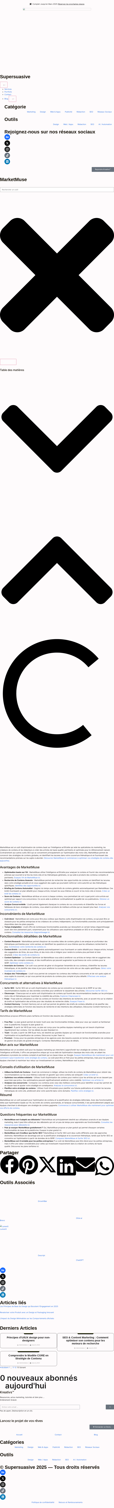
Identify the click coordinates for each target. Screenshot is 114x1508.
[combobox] (57, 189)
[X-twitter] (3, 1276)
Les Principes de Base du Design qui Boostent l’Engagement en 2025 (29, 1306)
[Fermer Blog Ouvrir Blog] (12, 99)
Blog (96, 1435)
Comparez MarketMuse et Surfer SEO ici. (72, 1138)
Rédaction (81, 112)
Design (43, 112)
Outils (11, 119)
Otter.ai (79, 1218)
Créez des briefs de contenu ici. (26, 955)
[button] (57, 439)
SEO (91, 112)
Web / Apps (68, 124)
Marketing (31, 112)
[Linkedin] (3, 1295)
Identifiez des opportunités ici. (28, 885)
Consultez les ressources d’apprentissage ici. (31, 932)
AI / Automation (105, 124)
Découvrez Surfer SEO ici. (97, 991)
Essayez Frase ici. (77, 1001)
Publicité (68, 112)
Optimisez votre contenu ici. (22, 963)
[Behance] (3, 1270)
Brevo (2, 1220)
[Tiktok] (3, 1288)
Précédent (4, 1367)
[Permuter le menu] (3, 85)
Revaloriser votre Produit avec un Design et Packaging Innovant (27, 1312)
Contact (58, 1435)
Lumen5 (3, 1229)
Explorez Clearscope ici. (70, 996)
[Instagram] (3, 1282)
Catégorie (15, 106)
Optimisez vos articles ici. (93, 1080)
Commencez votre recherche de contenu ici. (27, 947)
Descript (41, 1255)
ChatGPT (80, 1260)
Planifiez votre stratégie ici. (82, 1091)
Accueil (19, 1435)
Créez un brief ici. (90, 1075)
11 (13, 1367)
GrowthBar (42, 1201)
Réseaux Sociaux (105, 112)
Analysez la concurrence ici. (65, 1085)
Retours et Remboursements (70, 1502)
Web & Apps (55, 112)
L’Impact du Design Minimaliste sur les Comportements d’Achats (27, 1318)
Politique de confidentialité (43, 1502)
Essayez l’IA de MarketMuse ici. (27, 877)
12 (15, 1367)
